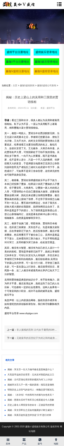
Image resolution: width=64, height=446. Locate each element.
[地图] (56, 439)
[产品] (24, 439)
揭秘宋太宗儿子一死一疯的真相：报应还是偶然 (29, 384)
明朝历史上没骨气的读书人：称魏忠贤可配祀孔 (29, 389)
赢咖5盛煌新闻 (27, 85)
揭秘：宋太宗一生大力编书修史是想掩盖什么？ (29, 369)
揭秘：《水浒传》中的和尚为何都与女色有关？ (29, 395)
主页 (15, 85)
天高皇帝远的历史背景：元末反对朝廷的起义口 (29, 374)
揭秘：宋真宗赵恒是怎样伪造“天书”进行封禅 (27, 415)
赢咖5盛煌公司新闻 (46, 85)
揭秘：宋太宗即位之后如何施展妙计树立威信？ (29, 410)
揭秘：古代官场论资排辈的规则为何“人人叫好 (28, 379)
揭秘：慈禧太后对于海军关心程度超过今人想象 (29, 400)
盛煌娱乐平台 (40, 180)
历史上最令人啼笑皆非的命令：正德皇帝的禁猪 (29, 405)
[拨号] (40, 439)
